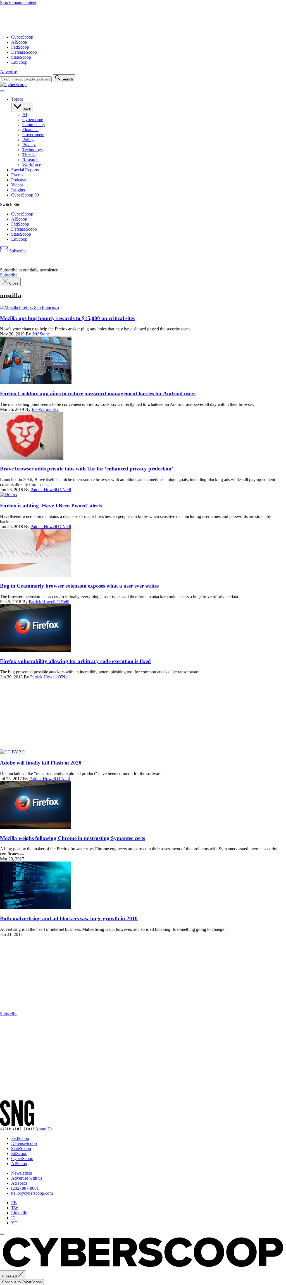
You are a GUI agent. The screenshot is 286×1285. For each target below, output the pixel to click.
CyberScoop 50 (25, 195)
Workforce (31, 164)
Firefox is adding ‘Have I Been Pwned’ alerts (51, 505)
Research (30, 159)
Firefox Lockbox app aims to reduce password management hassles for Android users (98, 393)
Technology (32, 149)
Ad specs (19, 1183)
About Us (44, 1129)
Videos (17, 185)
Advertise (8, 71)
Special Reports (25, 169)
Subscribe (17, 251)
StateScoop (21, 57)
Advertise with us (26, 1178)
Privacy (29, 144)
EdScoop (19, 62)
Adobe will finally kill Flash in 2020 (41, 763)
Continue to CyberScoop (22, 1282)
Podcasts (19, 180)
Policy (28, 139)
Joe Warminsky (45, 409)
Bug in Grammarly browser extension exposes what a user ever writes (79, 586)
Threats (28, 154)
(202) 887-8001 (25, 1188)
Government (33, 134)
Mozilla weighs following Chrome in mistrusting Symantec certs (72, 838)
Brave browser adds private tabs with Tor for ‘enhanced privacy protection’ (86, 469)
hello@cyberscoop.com (32, 1193)
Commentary (33, 124)
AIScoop (19, 42)
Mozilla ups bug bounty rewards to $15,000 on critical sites (67, 318)
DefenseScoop (24, 52)
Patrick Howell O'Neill (50, 489)
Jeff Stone (41, 334)
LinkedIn (19, 1212)
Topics (17, 99)
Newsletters (21, 1173)
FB (14, 1202)
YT (14, 1222)
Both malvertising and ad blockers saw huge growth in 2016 (69, 918)
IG (13, 1217)
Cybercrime (32, 119)
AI (24, 114)
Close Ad (10, 1276)
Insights (18, 190)
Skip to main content (18, 2)
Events (17, 174)
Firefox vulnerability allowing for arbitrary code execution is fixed (75, 661)
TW (14, 1207)
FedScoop (20, 47)
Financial (30, 129)
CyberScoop (22, 37)
